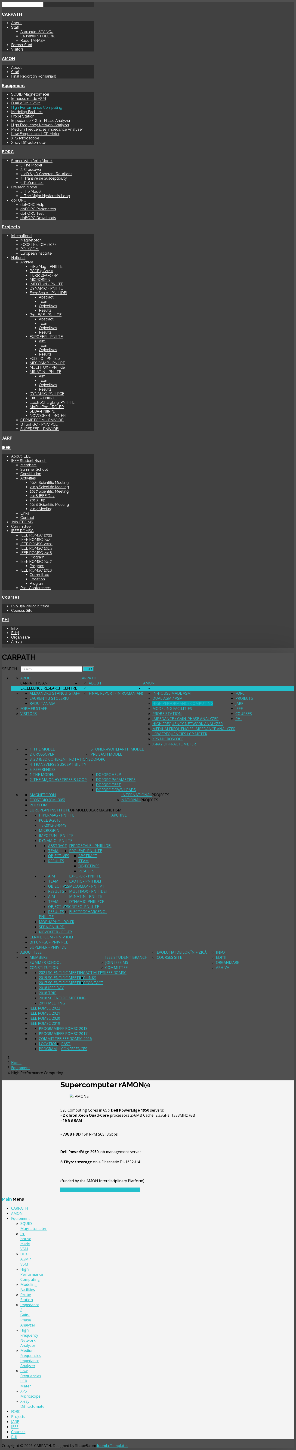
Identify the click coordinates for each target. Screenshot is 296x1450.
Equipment (13, 85)
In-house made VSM (28, 98)
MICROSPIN (40, 279)
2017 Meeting (41, 509)
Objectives (48, 306)
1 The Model (30, 191)
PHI (5, 619)
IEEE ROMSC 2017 (36, 561)
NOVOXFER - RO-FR (48, 415)
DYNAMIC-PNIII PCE (47, 394)
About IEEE (21, 456)
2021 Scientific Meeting (49, 482)
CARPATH (12, 14)
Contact (27, 517)
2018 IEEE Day (42, 496)
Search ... (11, 669)
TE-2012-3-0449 (44, 275)
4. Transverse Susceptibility (43, 178)
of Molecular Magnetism (95, 810)
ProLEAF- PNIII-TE (46, 315)
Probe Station (22, 116)
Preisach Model (24, 187)
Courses (11, 597)
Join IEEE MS (22, 522)
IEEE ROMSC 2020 (36, 544)
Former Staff (21, 45)
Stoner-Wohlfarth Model (31, 161)
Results (45, 310)
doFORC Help (32, 204)
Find (88, 669)
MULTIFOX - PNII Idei (47, 367)
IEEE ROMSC (22, 531)
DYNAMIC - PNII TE (46, 288)
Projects (11, 226)
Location (37, 579)
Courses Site (21, 610)
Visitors (17, 49)
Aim (42, 341)
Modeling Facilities (27, 112)
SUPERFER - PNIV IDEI (39, 429)
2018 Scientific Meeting (49, 504)
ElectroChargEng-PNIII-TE (52, 402)
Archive (26, 262)
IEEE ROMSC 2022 (36, 535)
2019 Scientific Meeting (49, 487)
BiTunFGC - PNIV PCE (39, 424)
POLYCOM (29, 249)
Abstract (46, 297)
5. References (31, 183)
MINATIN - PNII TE (45, 372)
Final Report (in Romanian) (33, 76)
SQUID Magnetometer (30, 94)
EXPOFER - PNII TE (46, 337)
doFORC (18, 200)
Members (28, 465)
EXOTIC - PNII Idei (45, 358)
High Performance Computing (36, 107)
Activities (28, 478)
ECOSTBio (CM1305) (38, 244)
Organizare (20, 637)
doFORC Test (32, 213)
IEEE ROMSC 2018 (36, 553)
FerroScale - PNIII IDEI (48, 293)
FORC (8, 151)
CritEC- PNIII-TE (43, 398)
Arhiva (16, 641)
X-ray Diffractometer (28, 142)
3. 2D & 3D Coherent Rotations (46, 174)
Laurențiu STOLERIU (38, 36)
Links (24, 513)
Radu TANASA (32, 40)
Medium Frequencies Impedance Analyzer (47, 129)
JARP (7, 437)
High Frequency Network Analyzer (40, 125)
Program (37, 557)
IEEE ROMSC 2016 (36, 570)
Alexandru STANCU (36, 32)
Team (44, 301)
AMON (8, 58)
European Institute (36, 253)
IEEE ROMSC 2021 (36, 539)
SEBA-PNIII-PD (43, 411)
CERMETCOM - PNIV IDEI (42, 420)
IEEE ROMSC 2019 (36, 548)
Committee (21, 526)
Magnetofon (31, 240)
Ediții (15, 633)
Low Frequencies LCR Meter (35, 134)
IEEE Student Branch (28, 460)
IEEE (6, 447)
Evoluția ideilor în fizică (30, 606)
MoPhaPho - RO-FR (47, 407)
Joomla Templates (112, 1445)
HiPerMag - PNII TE (46, 266)
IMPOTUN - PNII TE (46, 284)
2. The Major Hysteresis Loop (45, 196)
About (16, 23)
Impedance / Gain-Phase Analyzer (40, 120)
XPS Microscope (25, 138)
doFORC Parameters (38, 209)
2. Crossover (30, 169)
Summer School (34, 469)
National (18, 258)
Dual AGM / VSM (25, 103)
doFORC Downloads (38, 218)
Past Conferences (35, 588)
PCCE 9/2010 (41, 271)
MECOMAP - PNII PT (47, 363)
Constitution (30, 474)
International (21, 236)
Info (14, 628)
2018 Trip (37, 500)
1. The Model (31, 165)
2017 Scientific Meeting (49, 491)
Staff (15, 27)
